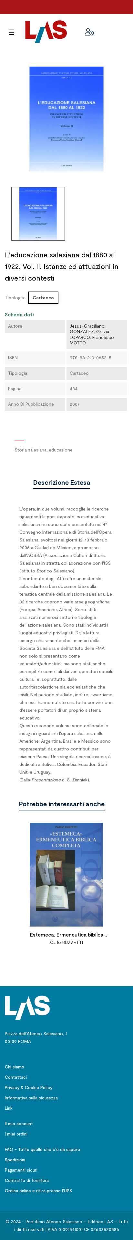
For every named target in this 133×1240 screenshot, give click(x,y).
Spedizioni (15, 1159)
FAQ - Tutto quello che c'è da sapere (42, 1149)
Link (9, 1108)
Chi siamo (14, 1066)
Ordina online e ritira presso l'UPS (38, 1190)
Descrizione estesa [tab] (61, 482)
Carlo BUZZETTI (66, 942)
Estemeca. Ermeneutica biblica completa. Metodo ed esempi (66, 935)
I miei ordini (16, 1133)
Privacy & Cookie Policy (28, 1087)
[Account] (89, 32)
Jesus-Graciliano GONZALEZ (87, 328)
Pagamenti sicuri (21, 1170)
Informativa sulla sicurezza (31, 1097)
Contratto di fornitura (27, 1180)
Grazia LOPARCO (89, 334)
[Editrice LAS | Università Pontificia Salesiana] (27, 1007)
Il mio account (19, 1123)
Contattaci (16, 1077)
